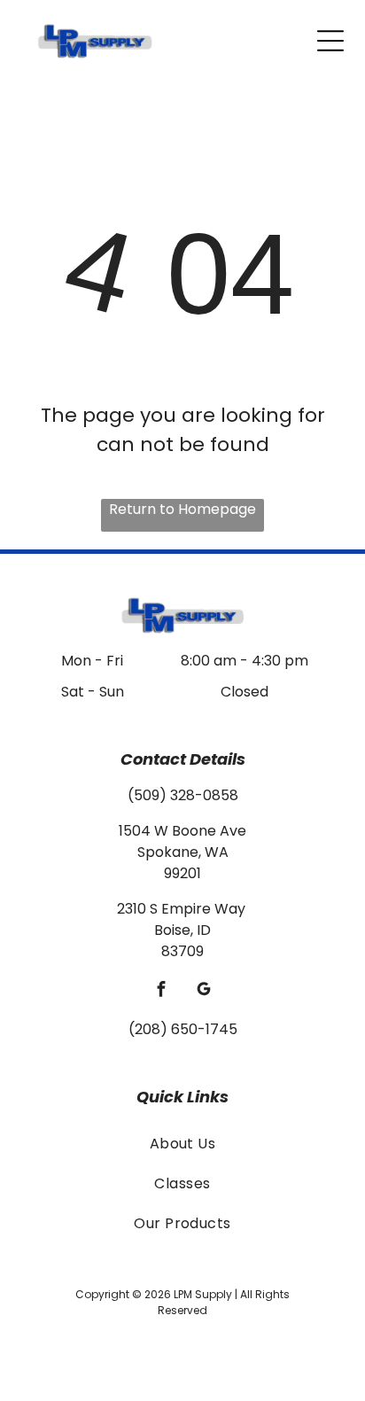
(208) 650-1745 (182, 1029)
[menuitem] (182, 1143)
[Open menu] (330, 40)
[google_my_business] (204, 991)
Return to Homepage (182, 509)
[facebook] (162, 991)
